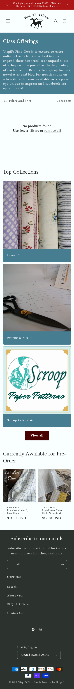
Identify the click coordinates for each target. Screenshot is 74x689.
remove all (52, 130)
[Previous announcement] (7, 5)
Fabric (11, 255)
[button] (8, 21)
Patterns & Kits (17, 337)
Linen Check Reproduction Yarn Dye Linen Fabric (18, 510)
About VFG (15, 596)
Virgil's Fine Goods (29, 682)
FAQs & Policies (18, 604)
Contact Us (15, 613)
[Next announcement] (67, 5)
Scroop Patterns (18, 420)
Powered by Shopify (53, 682)
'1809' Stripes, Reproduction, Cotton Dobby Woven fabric (52, 510)
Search (12, 587)
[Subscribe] (62, 564)
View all (37, 436)
